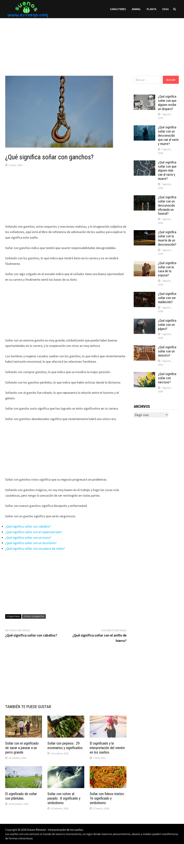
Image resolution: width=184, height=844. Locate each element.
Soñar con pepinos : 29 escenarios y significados (65, 745)
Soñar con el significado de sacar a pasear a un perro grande (22, 747)
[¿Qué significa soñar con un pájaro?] (144, 321)
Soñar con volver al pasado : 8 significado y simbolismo (63, 798)
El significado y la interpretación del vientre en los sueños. (107, 747)
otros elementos (34, 616)
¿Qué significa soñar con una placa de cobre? (35, 548)
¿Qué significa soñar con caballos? (28, 526)
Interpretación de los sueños (65, 829)
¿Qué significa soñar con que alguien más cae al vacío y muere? (167, 170)
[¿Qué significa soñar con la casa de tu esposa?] (144, 263)
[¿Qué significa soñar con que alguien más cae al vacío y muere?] (144, 163)
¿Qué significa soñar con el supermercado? (33, 532)
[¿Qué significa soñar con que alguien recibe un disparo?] (144, 97)
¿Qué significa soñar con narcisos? (167, 378)
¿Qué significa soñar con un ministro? (167, 351)
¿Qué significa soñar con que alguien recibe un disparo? (167, 103)
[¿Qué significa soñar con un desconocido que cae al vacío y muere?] (144, 128)
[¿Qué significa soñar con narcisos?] (144, 374)
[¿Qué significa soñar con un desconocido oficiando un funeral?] (144, 198)
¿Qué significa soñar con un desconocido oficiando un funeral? (167, 205)
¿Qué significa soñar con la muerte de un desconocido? (167, 238)
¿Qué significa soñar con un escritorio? (31, 543)
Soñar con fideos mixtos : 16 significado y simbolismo (107, 798)
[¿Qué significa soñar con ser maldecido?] (144, 294)
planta (151, 9)
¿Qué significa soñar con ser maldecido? (167, 298)
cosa (165, 9)
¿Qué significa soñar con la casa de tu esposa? (167, 269)
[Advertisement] (92, 43)
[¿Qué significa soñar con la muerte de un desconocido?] (144, 233)
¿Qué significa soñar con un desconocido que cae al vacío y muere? (168, 135)
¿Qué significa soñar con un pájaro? (167, 325)
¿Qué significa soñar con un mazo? (28, 537)
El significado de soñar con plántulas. (21, 796)
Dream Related (36, 829)
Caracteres (118, 9)
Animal (136, 9)
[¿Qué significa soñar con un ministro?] (144, 348)
